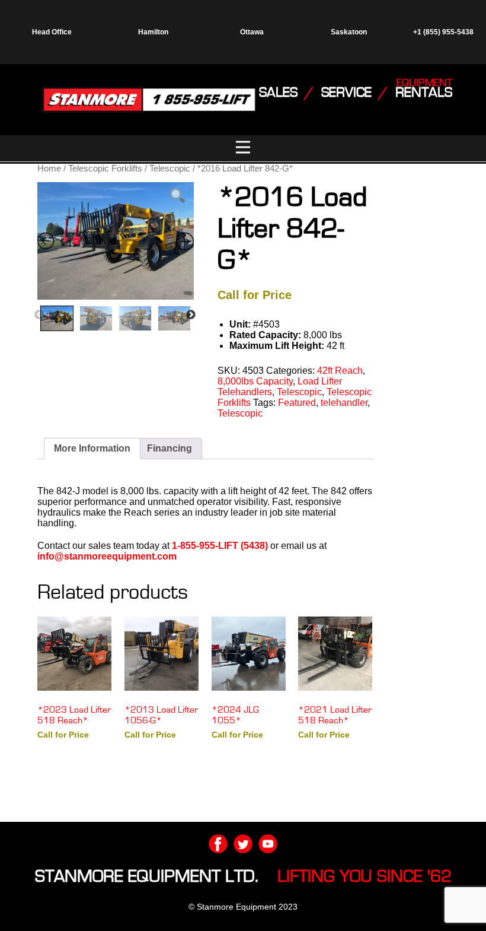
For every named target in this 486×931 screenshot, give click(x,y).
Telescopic (169, 168)
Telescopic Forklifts (105, 168)
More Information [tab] (92, 448)
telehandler (344, 403)
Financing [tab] (169, 448)
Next (191, 315)
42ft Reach (340, 371)
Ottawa (252, 32)
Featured (297, 403)
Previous (39, 315)
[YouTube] (267, 843)
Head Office (52, 32)
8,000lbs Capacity (255, 381)
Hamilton (153, 32)
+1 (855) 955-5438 (442, 32)
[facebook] (218, 843)
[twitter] (243, 843)
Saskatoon (349, 32)
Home (49, 168)
